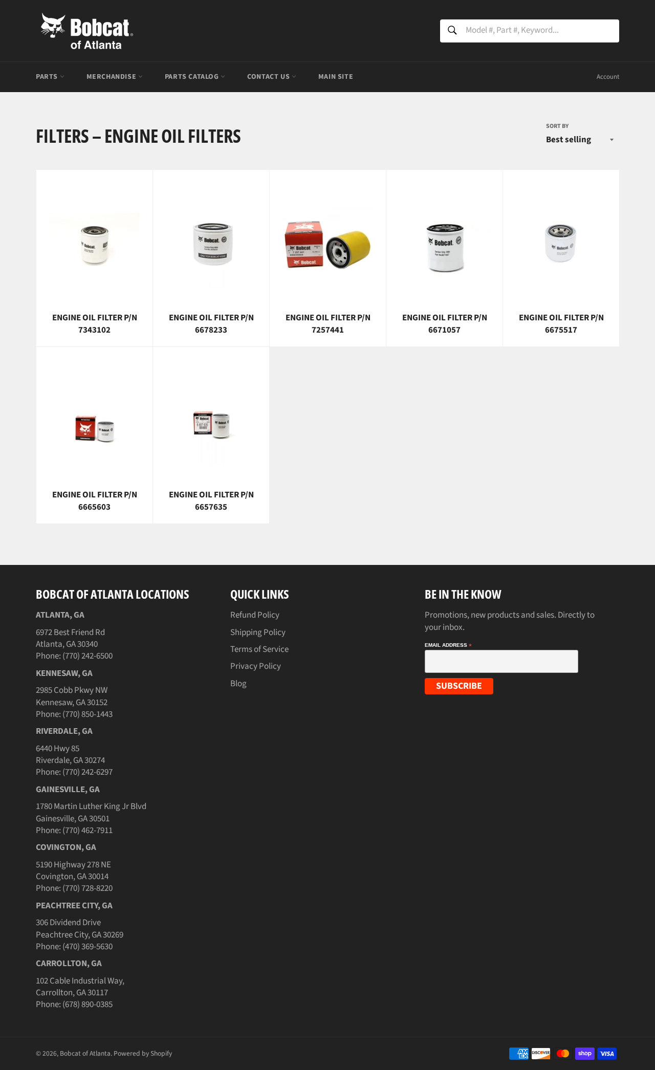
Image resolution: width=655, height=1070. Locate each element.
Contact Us (269, 77)
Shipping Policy (258, 632)
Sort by (557, 126)
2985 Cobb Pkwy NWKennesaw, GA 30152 (71, 696)
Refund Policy (254, 615)
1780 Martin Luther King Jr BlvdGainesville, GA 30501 (91, 812)
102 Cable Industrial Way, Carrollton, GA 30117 (80, 987)
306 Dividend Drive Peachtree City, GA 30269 (79, 928)
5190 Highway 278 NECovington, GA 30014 (73, 871)
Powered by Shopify (143, 1053)
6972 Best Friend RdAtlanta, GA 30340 (70, 638)
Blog (238, 684)
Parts (48, 77)
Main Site (335, 77)
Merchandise (112, 77)
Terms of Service (259, 649)
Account (608, 76)
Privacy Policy (255, 666)
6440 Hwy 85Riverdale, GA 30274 (70, 755)
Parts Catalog (193, 77)
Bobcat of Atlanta (85, 1053)
